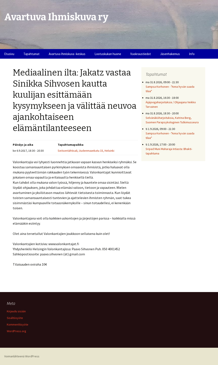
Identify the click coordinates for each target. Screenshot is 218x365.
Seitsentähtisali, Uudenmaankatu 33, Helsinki (86, 151)
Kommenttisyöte (17, 324)
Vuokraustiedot (140, 54)
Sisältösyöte (15, 318)
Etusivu (9, 54)
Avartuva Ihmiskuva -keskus (67, 54)
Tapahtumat (31, 54)
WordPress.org (16, 331)
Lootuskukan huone (108, 54)
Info (192, 54)
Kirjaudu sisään (16, 311)
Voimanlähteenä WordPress (21, 356)
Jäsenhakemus (170, 54)
